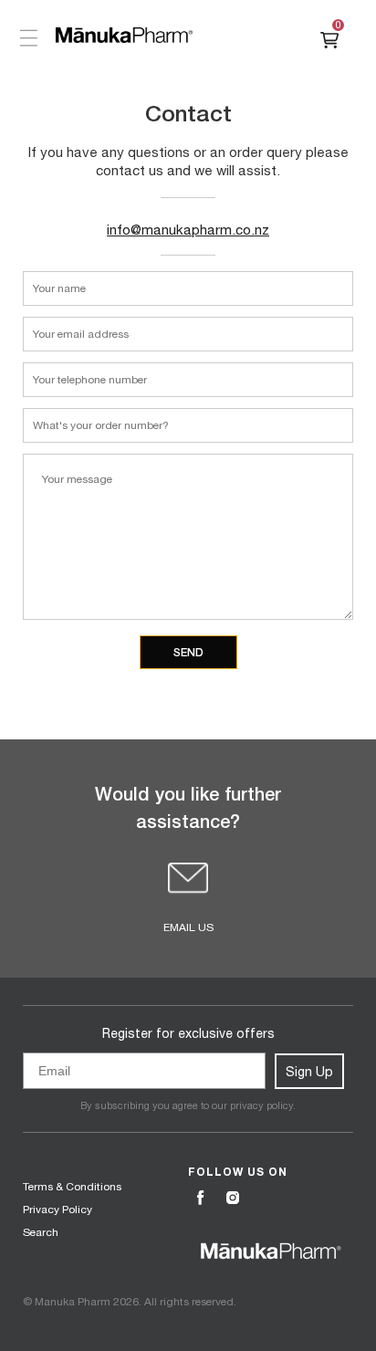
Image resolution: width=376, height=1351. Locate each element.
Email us (188, 927)
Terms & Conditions (72, 1186)
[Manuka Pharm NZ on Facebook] (202, 1198)
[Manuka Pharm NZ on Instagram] (234, 1198)
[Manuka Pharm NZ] (124, 35)
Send (188, 652)
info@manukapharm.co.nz (188, 229)
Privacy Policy (57, 1209)
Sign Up (309, 1071)
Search (40, 1232)
